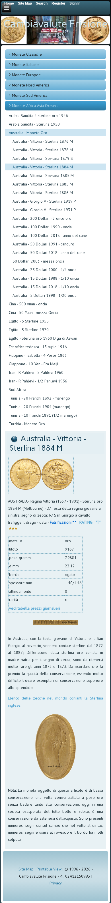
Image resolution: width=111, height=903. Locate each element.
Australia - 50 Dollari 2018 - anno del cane (49, 252)
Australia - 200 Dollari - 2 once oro (42, 218)
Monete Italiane (25, 64)
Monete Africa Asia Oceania (35, 105)
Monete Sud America (30, 95)
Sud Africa (17, 389)
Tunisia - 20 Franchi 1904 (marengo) (39, 406)
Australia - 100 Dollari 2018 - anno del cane (50, 235)
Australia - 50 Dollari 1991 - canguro (43, 244)
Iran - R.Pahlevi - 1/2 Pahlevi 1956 (38, 381)
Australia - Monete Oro (28, 132)
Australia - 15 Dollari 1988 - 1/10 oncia (46, 278)
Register (58, 3)
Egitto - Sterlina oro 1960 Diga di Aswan (43, 338)
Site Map (26, 869)
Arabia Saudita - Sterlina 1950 (34, 124)
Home (9, 3)
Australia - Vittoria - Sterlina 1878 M (43, 149)
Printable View (49, 869)
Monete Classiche (27, 54)
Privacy (56, 883)
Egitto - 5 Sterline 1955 (29, 321)
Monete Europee (26, 74)
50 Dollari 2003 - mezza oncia (38, 261)
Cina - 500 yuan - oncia (28, 304)
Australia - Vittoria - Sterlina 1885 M (43, 184)
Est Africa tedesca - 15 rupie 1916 (38, 346)
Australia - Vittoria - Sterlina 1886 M (43, 192)
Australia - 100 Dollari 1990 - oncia (42, 226)
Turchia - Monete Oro (27, 423)
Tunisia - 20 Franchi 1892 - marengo (39, 398)
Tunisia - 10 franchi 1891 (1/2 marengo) (43, 415)
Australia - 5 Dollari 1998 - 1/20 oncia (45, 295)
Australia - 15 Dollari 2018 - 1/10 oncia (46, 286)
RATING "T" (89, 522)
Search (42, 3)
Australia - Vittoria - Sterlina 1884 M (43, 167)
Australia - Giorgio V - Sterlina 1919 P (44, 201)
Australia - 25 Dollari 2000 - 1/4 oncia (45, 269)
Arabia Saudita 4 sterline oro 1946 (38, 115)
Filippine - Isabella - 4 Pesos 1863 (38, 355)
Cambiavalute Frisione (55, 24)
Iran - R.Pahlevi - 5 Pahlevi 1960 (36, 372)
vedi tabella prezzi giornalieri (34, 608)
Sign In (74, 3)
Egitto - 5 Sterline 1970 (29, 329)
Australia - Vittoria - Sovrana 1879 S (43, 158)
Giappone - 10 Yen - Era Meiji (33, 363)
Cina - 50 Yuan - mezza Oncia (33, 312)
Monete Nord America (31, 85)
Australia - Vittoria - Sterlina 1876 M (43, 141)
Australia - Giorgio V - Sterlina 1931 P (44, 209)
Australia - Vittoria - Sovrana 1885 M (43, 175)
